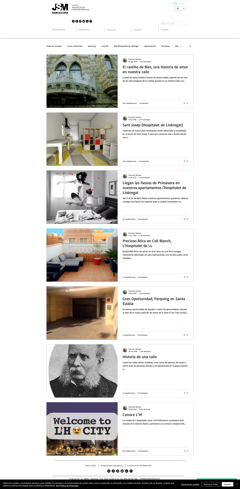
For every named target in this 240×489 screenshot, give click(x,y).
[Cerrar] (236, 484)
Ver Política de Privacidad (67, 485)
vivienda (104, 46)
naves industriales (74, 46)
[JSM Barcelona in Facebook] (76, 21)
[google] (131, 471)
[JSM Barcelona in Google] (90, 21)
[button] (190, 46)
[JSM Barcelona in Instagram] (73, 21)
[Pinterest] (117, 471)
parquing (92, 46)
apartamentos (150, 46)
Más (176, 46)
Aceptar (227, 484)
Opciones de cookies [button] (190, 484)
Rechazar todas (211, 484)
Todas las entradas (54, 46)
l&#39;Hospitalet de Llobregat (126, 46)
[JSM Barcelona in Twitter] (83, 21)
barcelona (166, 46)
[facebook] (113, 471)
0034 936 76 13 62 (78, 7)
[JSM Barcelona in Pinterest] (80, 21)
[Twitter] (122, 471)
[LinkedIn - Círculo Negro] (87, 21)
